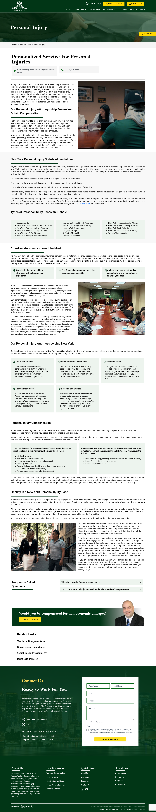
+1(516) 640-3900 (82, 204)
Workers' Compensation (55, 773)
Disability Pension (53, 789)
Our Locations (108, 9)
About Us (84, 773)
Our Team (85, 777)
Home (14, 45)
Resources (134, 9)
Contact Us (123, 9)
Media (142, 9)
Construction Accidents (55, 781)
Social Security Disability (55, 785)
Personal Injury (52, 777)
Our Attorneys (95, 9)
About (68, 9)
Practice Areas (78, 9)
